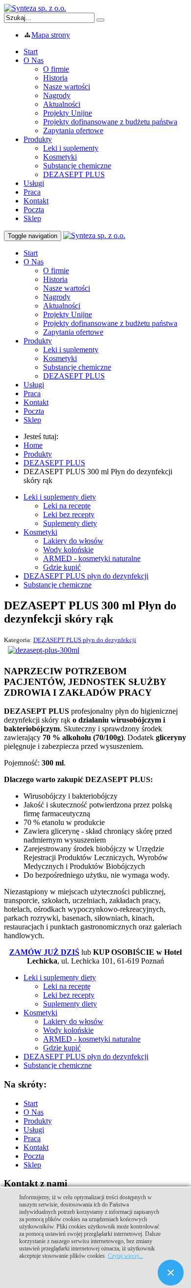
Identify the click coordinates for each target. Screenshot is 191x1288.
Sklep (32, 218)
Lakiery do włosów (73, 541)
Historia (55, 78)
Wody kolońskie (68, 549)
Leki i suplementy (70, 148)
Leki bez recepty (69, 514)
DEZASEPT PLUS (74, 174)
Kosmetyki (60, 157)
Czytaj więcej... (125, 1255)
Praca (32, 192)
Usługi (34, 183)
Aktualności (61, 104)
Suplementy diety (70, 523)
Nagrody (57, 95)
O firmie (56, 69)
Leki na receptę (67, 506)
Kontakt (36, 201)
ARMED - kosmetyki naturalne (92, 558)
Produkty (38, 139)
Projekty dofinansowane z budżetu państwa (110, 122)
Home (33, 445)
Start (31, 51)
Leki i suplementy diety (60, 497)
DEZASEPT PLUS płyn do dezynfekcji (86, 576)
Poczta (34, 209)
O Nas (34, 60)
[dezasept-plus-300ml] (43, 650)
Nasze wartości (66, 86)
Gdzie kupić (62, 567)
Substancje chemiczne (77, 165)
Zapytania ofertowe (73, 130)
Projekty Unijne (67, 113)
